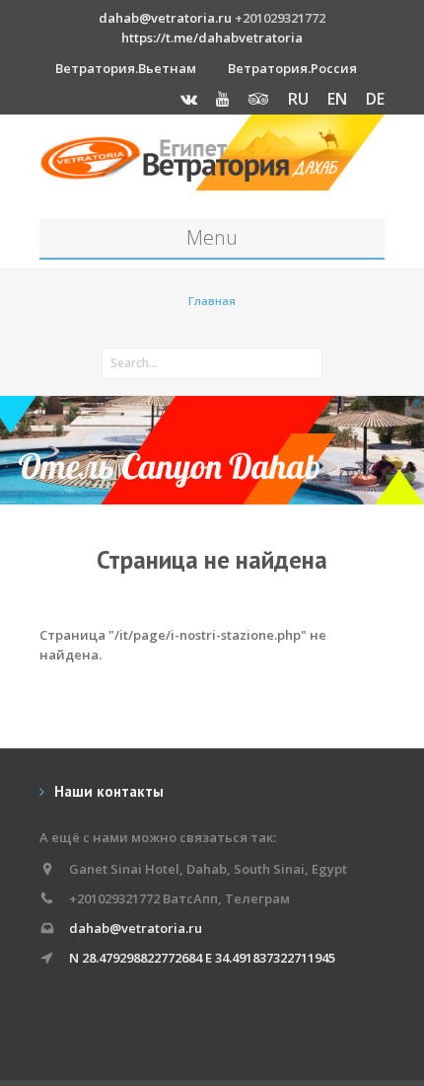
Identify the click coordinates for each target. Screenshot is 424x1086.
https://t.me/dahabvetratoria (212, 37)
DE (375, 99)
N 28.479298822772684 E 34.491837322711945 (202, 958)
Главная (212, 300)
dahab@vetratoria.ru (165, 18)
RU (298, 99)
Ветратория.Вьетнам (125, 68)
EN (337, 99)
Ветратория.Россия (292, 68)
